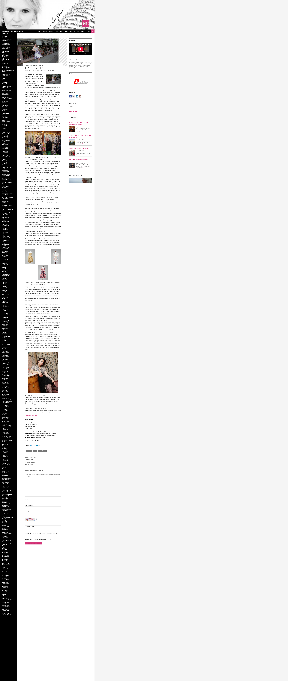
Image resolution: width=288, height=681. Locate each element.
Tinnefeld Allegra (5, 556)
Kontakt (83, 31)
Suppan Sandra (5, 537)
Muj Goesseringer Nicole (7, 362)
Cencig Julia (4, 102)
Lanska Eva (4, 312)
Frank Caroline (5, 151)
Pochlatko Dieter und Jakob (7, 399)
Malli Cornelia (5, 337)
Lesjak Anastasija (5, 320)
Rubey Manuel (5, 457)
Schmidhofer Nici (5, 480)
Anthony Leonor (5, 51)
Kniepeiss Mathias (6, 274)
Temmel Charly (5, 549)
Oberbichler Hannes (6, 375)
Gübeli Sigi (4, 202)
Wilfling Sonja (5, 597)
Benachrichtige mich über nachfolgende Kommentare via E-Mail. (41, 533)
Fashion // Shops (29, 65)
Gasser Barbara (5, 170)
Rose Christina (5, 451)
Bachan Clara (5, 64)
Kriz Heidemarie (5, 297)
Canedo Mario (5, 101)
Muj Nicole (4, 363)
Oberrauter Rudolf (6, 376)
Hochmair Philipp (5, 225)
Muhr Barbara (5, 359)
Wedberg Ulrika (5, 587)
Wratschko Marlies (6, 606)
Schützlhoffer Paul (6, 503)
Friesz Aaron (4, 158)
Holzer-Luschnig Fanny (7, 237)
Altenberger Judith (6, 43)
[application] (80, 49)
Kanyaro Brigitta (5, 260)
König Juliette (5, 286)
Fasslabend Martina (6, 132)
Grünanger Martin (6, 201)
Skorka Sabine (5, 518)
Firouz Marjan (5, 144)
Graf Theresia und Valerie (7, 193)
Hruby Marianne (5, 247)
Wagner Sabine (5, 576)
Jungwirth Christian (6, 253)
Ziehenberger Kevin (6, 611)
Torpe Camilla (5, 559)
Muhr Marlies (5, 360)
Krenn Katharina (5, 294)
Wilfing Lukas (5, 595)
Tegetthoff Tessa (5, 547)
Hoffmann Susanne (6, 233)
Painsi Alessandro (5, 387)
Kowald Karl (4, 291)
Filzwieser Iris (5, 141)
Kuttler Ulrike (5, 302)
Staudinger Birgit (5, 526)
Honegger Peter (5, 243)
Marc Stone (4, 341)
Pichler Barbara (5, 395)
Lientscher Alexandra (6, 322)
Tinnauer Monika (5, 555)
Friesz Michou (5, 160)
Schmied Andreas (5, 482)
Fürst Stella (4, 164)
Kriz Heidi (4, 298)
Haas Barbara (5, 208)
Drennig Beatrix (5, 118)
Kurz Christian (5, 301)
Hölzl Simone (5, 239)
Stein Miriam (4, 528)
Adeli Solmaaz (5, 37)
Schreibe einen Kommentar (44, 70)
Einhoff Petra (5, 125)
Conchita (4, 108)
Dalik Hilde (4, 110)
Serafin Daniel (5, 513)
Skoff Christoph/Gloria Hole (7, 517)
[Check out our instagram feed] (80, 96)
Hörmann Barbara (5, 244)
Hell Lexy (4, 220)
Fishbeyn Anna (5, 148)
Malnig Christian (5, 339)
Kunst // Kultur (59, 31)
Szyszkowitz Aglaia (6, 539)
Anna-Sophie (4, 50)
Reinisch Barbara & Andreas (7, 440)
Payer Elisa (4, 390)
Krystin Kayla (5, 299)
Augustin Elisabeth (6, 58)
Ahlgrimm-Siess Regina (7, 39)
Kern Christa (4, 263)
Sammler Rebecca (5, 466)
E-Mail (71, 106)
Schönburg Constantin (6, 497)
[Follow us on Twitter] (73, 96)
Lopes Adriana (5, 326)
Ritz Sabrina (4, 445)
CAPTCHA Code (29, 526)
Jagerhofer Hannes (6, 249)
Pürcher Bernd (5, 424)
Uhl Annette (4, 567)
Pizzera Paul (4, 397)
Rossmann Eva (5, 453)
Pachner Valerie (5, 386)
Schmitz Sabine (5, 483)
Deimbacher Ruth (5, 113)
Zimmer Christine (5, 613)
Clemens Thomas (5, 106)
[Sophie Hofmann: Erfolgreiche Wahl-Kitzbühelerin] (72, 165)
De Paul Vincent (5, 112)
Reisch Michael (5, 441)
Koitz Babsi (4, 282)
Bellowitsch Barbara (6, 74)
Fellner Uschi (5, 136)
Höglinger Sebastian (6, 235)
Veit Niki (4, 570)
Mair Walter (4, 335)
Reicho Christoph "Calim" (7, 437)
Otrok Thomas (5, 385)
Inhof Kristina (5, 248)
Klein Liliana (4, 268)
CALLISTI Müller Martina (7, 99)
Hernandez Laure (5, 221)
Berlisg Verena (5, 79)
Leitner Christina (5, 318)
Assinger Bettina (5, 55)
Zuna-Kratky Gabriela (6, 614)
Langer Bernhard (5, 309)
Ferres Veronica (5, 139)
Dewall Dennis (5, 116)
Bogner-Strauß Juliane (6, 86)
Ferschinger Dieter (6, 140)
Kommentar (28, 480)
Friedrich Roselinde (6, 156)
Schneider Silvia (5, 487)
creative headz (5, 109)
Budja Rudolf (4, 95)
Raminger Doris (5, 429)
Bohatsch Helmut (5, 87)
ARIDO (3, 52)
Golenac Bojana (5, 186)
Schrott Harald (5, 502)
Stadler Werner (5, 524)
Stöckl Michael (5, 529)
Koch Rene (4, 279)
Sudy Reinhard (5, 536)
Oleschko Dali (5, 382)
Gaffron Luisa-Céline (6, 167)
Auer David (4, 56)
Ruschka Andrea (5, 462)
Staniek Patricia (5, 525)
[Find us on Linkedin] (77, 96)
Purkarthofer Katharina (7, 426)
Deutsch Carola (5, 114)
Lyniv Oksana (5, 332)
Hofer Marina (5, 229)
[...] (79, 131)
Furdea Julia (4, 163)
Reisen (66, 31)
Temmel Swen (5, 551)
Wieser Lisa (4, 594)
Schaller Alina (5, 470)
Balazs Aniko (4, 66)
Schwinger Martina (6, 507)
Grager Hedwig (5, 194)
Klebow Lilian (5, 267)
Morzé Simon (5, 355)
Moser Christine (5, 356)
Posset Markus (5, 413)
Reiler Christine (5, 439)
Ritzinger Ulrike (5, 447)
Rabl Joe (3, 428)
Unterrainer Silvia (5, 568)
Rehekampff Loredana (6, 436)
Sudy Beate (4, 534)
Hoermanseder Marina (7, 226)
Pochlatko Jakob (5, 403)
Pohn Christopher (5, 405)
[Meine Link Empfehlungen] (80, 180)
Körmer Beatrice (5, 289)
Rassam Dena (5, 432)
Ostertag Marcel (5, 383)
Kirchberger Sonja (5, 264)
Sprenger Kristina (5, 522)
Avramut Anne (5, 63)
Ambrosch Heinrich (6, 47)
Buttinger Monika (5, 97)
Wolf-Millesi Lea (5, 603)
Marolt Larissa (5, 343)
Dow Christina (5, 117)
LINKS (89, 31)
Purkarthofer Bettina (6, 425)
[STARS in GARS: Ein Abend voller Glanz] (72, 153)
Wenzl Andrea (5, 590)
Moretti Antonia (5, 352)
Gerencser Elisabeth (6, 174)
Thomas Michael (5, 553)
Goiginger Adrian (5, 183)
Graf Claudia (4, 190)
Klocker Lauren (5, 270)
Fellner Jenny (5, 135)
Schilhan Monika (5, 475)
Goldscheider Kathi (6, 185)
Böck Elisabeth (5, 85)
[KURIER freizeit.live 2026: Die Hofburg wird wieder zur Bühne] (72, 129)
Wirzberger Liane (5, 598)
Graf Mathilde (5, 191)
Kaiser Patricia (5, 258)
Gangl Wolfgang (5, 168)
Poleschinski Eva (5, 406)
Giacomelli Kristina (6, 175)
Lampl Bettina (5, 308)
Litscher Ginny (5, 324)
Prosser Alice (5, 420)
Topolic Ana (4, 557)
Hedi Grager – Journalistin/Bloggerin (13, 31)
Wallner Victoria (5, 579)
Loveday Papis (5, 328)
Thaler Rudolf (5, 552)
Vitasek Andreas (5, 574)
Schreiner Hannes (6, 499)
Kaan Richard (5, 256)
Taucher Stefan (5, 545)
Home (39, 31)
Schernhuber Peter (6, 474)
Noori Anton (4, 372)
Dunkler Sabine (5, 120)
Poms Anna (4, 412)
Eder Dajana (4, 122)
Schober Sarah (5, 491)
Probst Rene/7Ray (5, 418)
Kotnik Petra (4, 290)
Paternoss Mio (5, 389)
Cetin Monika (5, 105)
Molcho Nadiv (5, 351)
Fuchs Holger (5, 162)
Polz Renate (4, 407)
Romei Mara (4, 448)
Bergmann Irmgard (6, 77)
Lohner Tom (4, 325)
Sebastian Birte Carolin (6, 509)
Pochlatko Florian (5, 402)
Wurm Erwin (4, 607)
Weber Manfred (5, 583)
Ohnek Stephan (5, 380)
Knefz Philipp (4, 272)
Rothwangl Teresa (5, 456)
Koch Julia (4, 278)
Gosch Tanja (4, 187)
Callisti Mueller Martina (7, 98)
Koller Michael (5, 285)
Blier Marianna (5, 82)
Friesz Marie (4, 159)
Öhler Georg (4, 379)
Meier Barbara (5, 345)
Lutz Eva (4, 329)
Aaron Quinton (5, 36)
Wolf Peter (4, 601)
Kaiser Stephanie (5, 259)
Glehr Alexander (5, 178)
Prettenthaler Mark (6, 417)
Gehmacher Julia (5, 171)
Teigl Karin (4, 548)
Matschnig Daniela (6, 344)
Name (27, 499)
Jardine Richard (5, 251)
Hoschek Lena (5, 245)
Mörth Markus (5, 353)
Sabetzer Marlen (5, 463)
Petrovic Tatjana (5, 394)
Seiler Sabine (4, 512)
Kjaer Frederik (5, 266)
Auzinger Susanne (6, 62)
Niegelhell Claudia (6, 370)
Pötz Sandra (4, 414)
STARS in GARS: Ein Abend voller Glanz (79, 148)
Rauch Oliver (4, 435)
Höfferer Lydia (5, 232)
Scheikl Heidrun (5, 472)
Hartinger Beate (5, 217)
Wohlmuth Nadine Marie (7, 599)
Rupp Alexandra (5, 460)
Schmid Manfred (5, 479)
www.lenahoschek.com (31, 415)
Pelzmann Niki (5, 391)
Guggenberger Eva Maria (7, 204)
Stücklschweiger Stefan (7, 533)
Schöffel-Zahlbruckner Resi (7, 494)
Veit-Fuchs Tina (5, 571)
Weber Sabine (5, 586)
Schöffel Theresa (5, 493)
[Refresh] (36, 519)
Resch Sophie (5, 444)
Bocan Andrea (5, 83)
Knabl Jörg (4, 271)
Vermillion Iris (5, 572)
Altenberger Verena (6, 44)
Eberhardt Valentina (6, 121)
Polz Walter (4, 409)
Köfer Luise (4, 281)
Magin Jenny (4, 333)
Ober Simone (5, 374)
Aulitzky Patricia (5, 59)
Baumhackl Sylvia (5, 72)
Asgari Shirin (4, 54)
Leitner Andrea (5, 317)
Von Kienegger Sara (6, 575)
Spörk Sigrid (4, 521)
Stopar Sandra (5, 530)
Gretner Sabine (5, 195)
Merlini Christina (5, 347)
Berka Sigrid (4, 78)
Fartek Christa (5, 131)
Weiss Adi (4, 589)
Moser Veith (4, 358)
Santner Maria (5, 468)
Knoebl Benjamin (5, 275)
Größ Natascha (5, 198)
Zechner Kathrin (5, 609)
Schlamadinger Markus (6, 478)
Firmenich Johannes (6, 143)
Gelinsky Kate (5, 172)
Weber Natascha (5, 584)
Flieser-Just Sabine (6, 149)
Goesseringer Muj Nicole (7, 182)
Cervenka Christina (6, 104)
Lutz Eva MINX (5, 330)
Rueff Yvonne (5, 459)
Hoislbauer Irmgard (6, 236)
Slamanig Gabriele (5, 520)
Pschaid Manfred (5, 421)
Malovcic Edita (5, 340)
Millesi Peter (4, 349)
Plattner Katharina (6, 398)
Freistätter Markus (6, 154)
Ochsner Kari (5, 378)
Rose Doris (4, 452)
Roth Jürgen (4, 455)
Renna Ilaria (4, 443)
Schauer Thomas (5, 471)
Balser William (5, 68)
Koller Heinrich (5, 283)
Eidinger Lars (5, 124)
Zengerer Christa (5, 610)
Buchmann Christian (6, 94)
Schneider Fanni (5, 486)
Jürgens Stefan (5, 255)
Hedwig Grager (30, 458)
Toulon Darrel (5, 560)
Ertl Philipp (4, 128)
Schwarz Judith (5, 505)
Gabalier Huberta (5, 166)
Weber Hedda (5, 582)
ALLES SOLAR (5, 41)
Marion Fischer (30, 463)
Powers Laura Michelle (6, 416)
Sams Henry (4, 467)
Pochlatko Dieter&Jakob (7, 401)
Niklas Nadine (5, 371)
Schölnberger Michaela (6, 495)
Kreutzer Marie (5, 295)
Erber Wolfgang (5, 127)
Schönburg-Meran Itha (6, 498)
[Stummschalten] (88, 54)
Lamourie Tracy (5, 306)
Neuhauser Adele (5, 367)
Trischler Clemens (6, 564)
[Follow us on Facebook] (70, 96)
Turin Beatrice (5, 566)
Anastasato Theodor (6, 48)
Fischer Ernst (5, 145)
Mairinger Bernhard (6, 336)
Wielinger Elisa (5, 593)
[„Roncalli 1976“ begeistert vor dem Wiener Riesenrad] (72, 142)
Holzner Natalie (5, 241)
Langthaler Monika (6, 310)
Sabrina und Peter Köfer (7, 464)
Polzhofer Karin (5, 410)
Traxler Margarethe (6, 561)
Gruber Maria (5, 199)
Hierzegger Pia (5, 224)
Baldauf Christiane (6, 67)
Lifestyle (51, 31)
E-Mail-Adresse (29, 505)
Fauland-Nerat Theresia (7, 133)
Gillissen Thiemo (5, 176)
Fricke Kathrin (5, 155)
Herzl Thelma (5, 222)
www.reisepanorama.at (74, 183)
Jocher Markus (5, 252)
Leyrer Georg (5, 321)
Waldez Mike (4, 578)
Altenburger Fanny (6, 45)
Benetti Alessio (5, 75)
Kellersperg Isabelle (6, 262)
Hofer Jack (4, 228)
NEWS (78, 31)
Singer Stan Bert (5, 516)
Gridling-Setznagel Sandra (7, 197)
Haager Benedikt (5, 206)
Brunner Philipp (5, 93)
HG (35, 70)
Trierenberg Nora (5, 563)
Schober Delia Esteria (6, 490)
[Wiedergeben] (71, 54)
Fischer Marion (5, 147)
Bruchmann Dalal (5, 91)
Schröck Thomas (5, 501)
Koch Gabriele (5, 276)
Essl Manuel (4, 129)
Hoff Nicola (4, 231)
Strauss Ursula (5, 532)
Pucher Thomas (5, 422)
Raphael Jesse (5, 430)
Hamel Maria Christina (6, 216)
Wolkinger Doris (5, 605)
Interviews (44, 31)
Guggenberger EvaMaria (7, 205)
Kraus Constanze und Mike (7, 293)
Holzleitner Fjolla (5, 240)
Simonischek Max (5, 514)
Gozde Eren (4, 189)
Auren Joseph (5, 60)
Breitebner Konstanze (6, 90)
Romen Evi (4, 449)
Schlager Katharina (6, 476)
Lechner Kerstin (5, 313)
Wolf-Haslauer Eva (6, 602)
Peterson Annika (5, 393)
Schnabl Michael (5, 484)
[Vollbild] (91, 54)
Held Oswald (4, 218)
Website (27, 512)
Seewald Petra (5, 510)
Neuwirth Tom (5, 368)
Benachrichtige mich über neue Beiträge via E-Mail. (38, 539)
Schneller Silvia (5, 489)
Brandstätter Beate (6, 89)
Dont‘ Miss (72, 31)
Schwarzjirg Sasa (5, 506)
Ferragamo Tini (5, 137)
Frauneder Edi (5, 152)
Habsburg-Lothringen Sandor (8, 214)
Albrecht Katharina (6, 40)
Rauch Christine (5, 433)
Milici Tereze (4, 348)
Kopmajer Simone (5, 287)
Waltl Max (4, 580)
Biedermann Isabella (6, 81)
